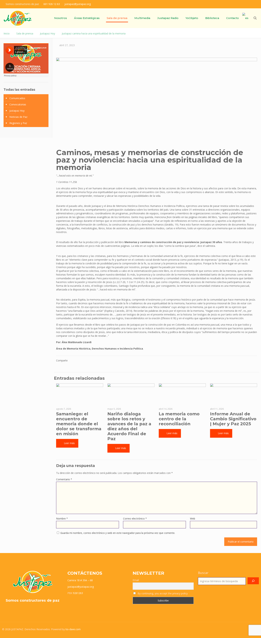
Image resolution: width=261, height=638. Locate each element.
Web (192, 518)
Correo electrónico (135, 518)
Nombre (62, 518)
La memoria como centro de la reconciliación (179, 418)
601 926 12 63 (52, 4)
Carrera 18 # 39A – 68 (80, 580)
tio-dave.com (73, 629)
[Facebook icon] (240, 4)
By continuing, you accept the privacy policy (162, 593)
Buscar (203, 573)
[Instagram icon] (249, 4)
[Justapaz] (18, 18)
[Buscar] (253, 580)
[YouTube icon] (253, 4)
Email (136, 580)
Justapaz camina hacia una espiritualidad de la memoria (94, 33)
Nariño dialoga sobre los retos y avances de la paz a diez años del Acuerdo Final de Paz (129, 426)
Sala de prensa (24, 33)
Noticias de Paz (18, 117)
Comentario (64, 479)
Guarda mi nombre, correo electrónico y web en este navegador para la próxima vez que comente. (117, 533)
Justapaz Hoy (47, 33)
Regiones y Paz (18, 123)
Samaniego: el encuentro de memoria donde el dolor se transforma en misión (78, 423)
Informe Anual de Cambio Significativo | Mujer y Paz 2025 (233, 418)
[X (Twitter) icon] (244, 4)
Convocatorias (17, 104)
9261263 (78, 593)
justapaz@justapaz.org (77, 4)
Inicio (7, 33)
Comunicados (17, 98)
